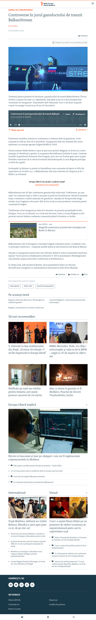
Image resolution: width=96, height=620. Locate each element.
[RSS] (27, 585)
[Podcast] (48, 617)
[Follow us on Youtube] (16, 585)
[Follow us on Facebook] (10, 585)
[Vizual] (22, 617)
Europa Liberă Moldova (22, 117)
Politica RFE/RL (14, 600)
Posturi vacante (14, 609)
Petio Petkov (13, 26)
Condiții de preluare (57, 605)
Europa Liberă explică (22, 404)
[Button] (83, 35)
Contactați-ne (13, 605)
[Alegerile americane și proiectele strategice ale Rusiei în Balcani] (23, 230)
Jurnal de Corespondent (20, 10)
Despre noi (53, 600)
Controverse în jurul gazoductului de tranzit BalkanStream (38, 114)
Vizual (53, 493)
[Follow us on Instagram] (21, 585)
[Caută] (73, 617)
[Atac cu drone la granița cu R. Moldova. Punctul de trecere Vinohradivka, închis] (68, 374)
